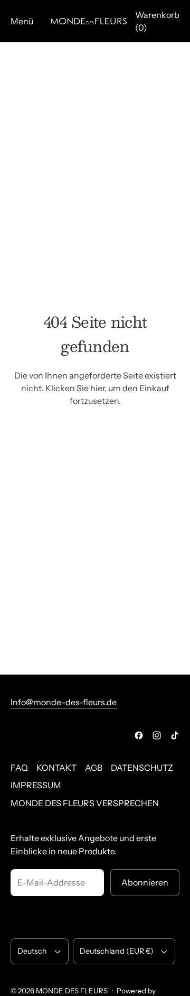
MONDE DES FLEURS (72, 990)
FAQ (19, 767)
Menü (22, 21)
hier (97, 388)
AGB (93, 767)
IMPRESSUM (36, 785)
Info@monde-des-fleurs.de (64, 702)
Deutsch (32, 951)
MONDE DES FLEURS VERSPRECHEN (85, 803)
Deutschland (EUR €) (117, 951)
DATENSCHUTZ (142, 767)
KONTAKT (56, 767)
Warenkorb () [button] (157, 21)
